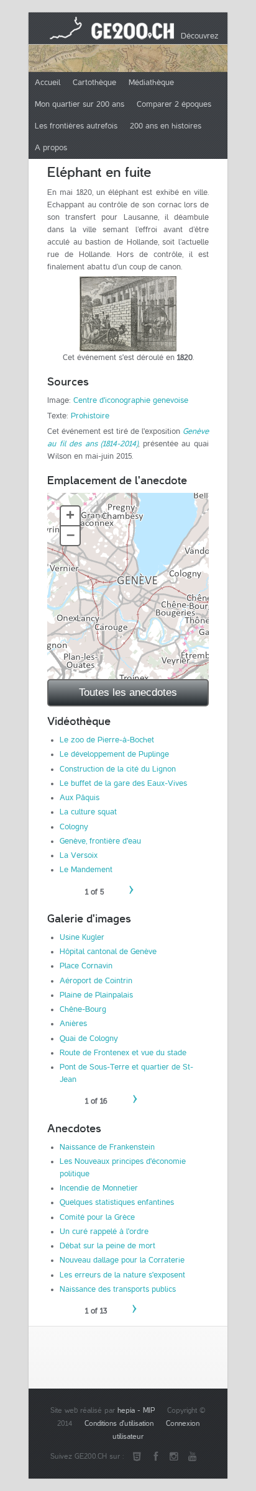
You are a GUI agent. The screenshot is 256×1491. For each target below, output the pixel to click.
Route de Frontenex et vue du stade (123, 1052)
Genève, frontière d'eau (100, 841)
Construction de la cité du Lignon (118, 769)
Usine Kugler (82, 937)
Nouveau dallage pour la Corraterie (122, 1260)
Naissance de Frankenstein (107, 1147)
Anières (73, 1023)
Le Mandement (86, 869)
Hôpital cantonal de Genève (108, 951)
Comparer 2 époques (174, 104)
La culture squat (88, 812)
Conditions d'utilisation (119, 1424)
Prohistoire (90, 416)
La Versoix (79, 855)
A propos (51, 147)
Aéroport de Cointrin (96, 980)
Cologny (74, 826)
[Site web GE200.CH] (136, 1456)
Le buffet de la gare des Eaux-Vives (123, 783)
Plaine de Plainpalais (96, 995)
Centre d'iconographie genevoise (130, 400)
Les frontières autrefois (76, 126)
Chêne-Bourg (83, 1009)
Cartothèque (94, 82)
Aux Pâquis (79, 797)
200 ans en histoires (165, 126)
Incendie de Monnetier (99, 1188)
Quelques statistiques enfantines (117, 1202)
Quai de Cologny (89, 1038)
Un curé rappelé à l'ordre (104, 1231)
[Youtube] (192, 1456)
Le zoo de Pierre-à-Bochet (107, 740)
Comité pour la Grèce (97, 1217)
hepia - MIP (136, 1411)
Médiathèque (151, 82)
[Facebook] (155, 1456)
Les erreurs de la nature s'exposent (122, 1275)
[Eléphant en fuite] (128, 313)
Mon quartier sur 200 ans (79, 104)
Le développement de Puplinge (114, 754)
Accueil (47, 82)
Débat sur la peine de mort (107, 1245)
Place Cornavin (86, 966)
